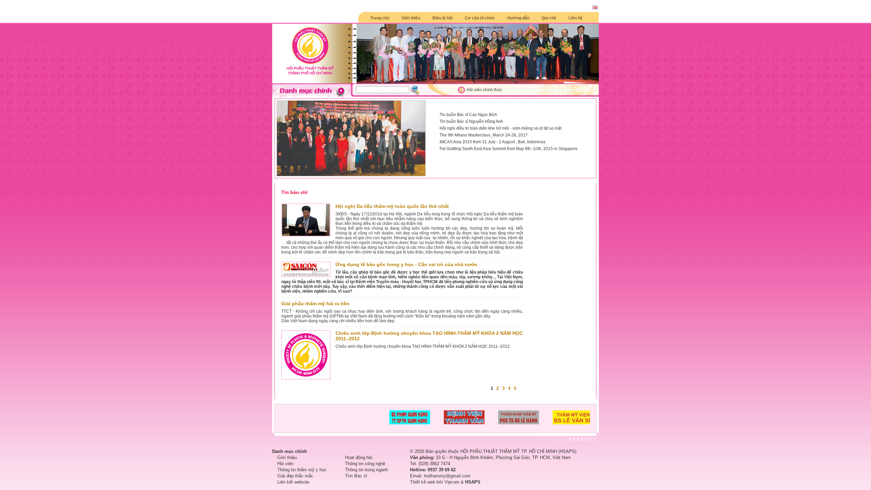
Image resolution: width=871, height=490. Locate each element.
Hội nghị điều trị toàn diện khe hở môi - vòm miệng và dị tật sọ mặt (500, 128)
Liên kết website (293, 482)
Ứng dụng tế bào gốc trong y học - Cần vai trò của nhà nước (406, 264)
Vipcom (451, 482)
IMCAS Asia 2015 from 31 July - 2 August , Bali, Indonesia (492, 142)
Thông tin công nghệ (365, 463)
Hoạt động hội (358, 457)
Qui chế (549, 18)
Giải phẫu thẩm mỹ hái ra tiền (315, 303)
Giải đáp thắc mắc (295, 475)
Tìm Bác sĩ (356, 475)
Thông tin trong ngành (366, 469)
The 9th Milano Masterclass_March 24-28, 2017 (484, 135)
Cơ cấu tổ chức (480, 18)
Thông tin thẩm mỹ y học (302, 469)
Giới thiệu (410, 18)
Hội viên (285, 463)
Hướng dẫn (518, 18)
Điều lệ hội (442, 18)
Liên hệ (575, 18)
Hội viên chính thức (484, 89)
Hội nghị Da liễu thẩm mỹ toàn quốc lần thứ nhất (392, 206)
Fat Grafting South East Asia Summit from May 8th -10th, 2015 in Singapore (509, 148)
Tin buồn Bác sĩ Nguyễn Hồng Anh (471, 121)
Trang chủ (379, 18)
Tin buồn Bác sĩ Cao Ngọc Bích (468, 114)
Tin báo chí (294, 192)
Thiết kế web (422, 482)
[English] (594, 7)
